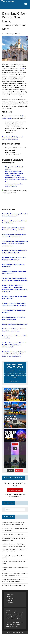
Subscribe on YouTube (15, 490)
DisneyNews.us (19, 632)
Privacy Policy (10, 598)
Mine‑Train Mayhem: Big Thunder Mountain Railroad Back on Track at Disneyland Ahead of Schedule (15, 243)
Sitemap (9, 596)
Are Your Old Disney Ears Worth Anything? (13, 585)
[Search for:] (15, 509)
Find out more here (15, 381)
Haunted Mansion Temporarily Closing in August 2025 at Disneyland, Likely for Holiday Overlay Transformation (14, 354)
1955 (23, 68)
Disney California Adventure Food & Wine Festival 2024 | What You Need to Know (16, 180)
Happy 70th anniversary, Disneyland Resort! (14, 324)
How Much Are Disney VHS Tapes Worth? (13, 534)
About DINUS (10, 594)
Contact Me (10, 602)
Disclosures (10, 600)
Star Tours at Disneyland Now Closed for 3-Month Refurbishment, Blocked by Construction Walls (14, 345)
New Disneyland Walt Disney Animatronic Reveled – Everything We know (14, 330)
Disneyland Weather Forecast (13, 171)
